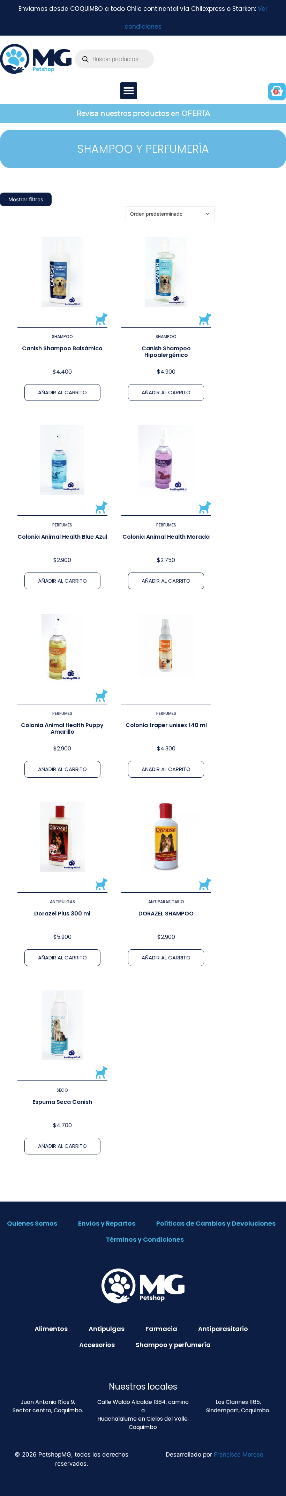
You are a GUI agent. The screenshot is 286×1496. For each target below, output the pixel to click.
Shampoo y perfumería (173, 1344)
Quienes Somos (32, 1223)
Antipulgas (62, 902)
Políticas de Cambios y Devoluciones (216, 1223)
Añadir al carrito (62, 392)
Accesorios (97, 1344)
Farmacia (161, 1328)
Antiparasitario (166, 902)
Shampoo (62, 336)
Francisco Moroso (238, 1454)
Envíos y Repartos (106, 1223)
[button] (128, 90)
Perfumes (62, 525)
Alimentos (51, 1328)
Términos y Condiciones (145, 1239)
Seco (62, 1090)
